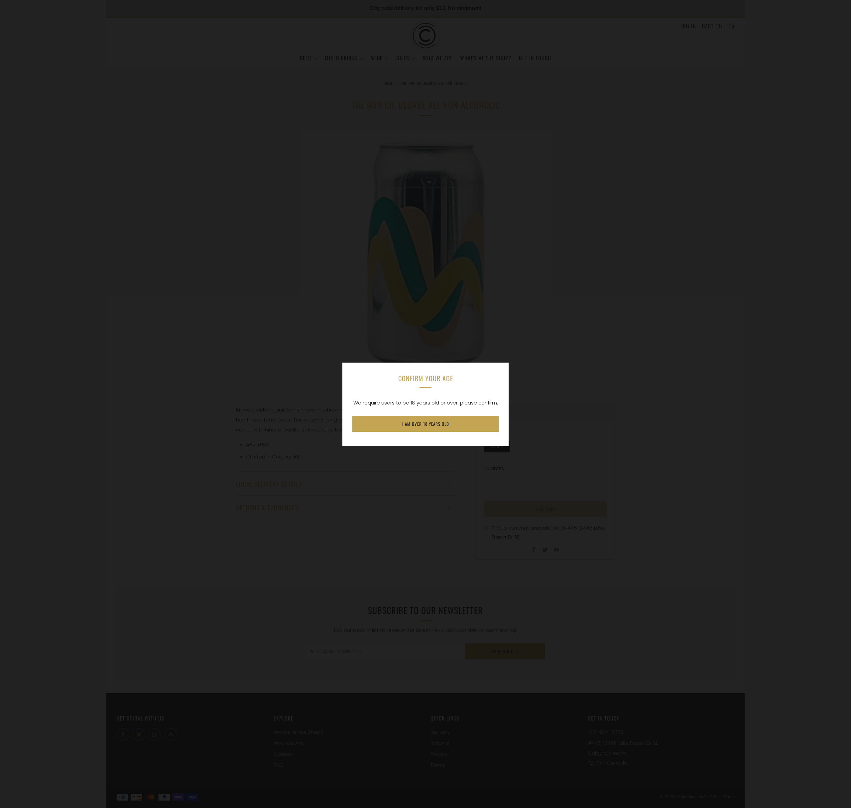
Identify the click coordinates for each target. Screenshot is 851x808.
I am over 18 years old (425, 423)
